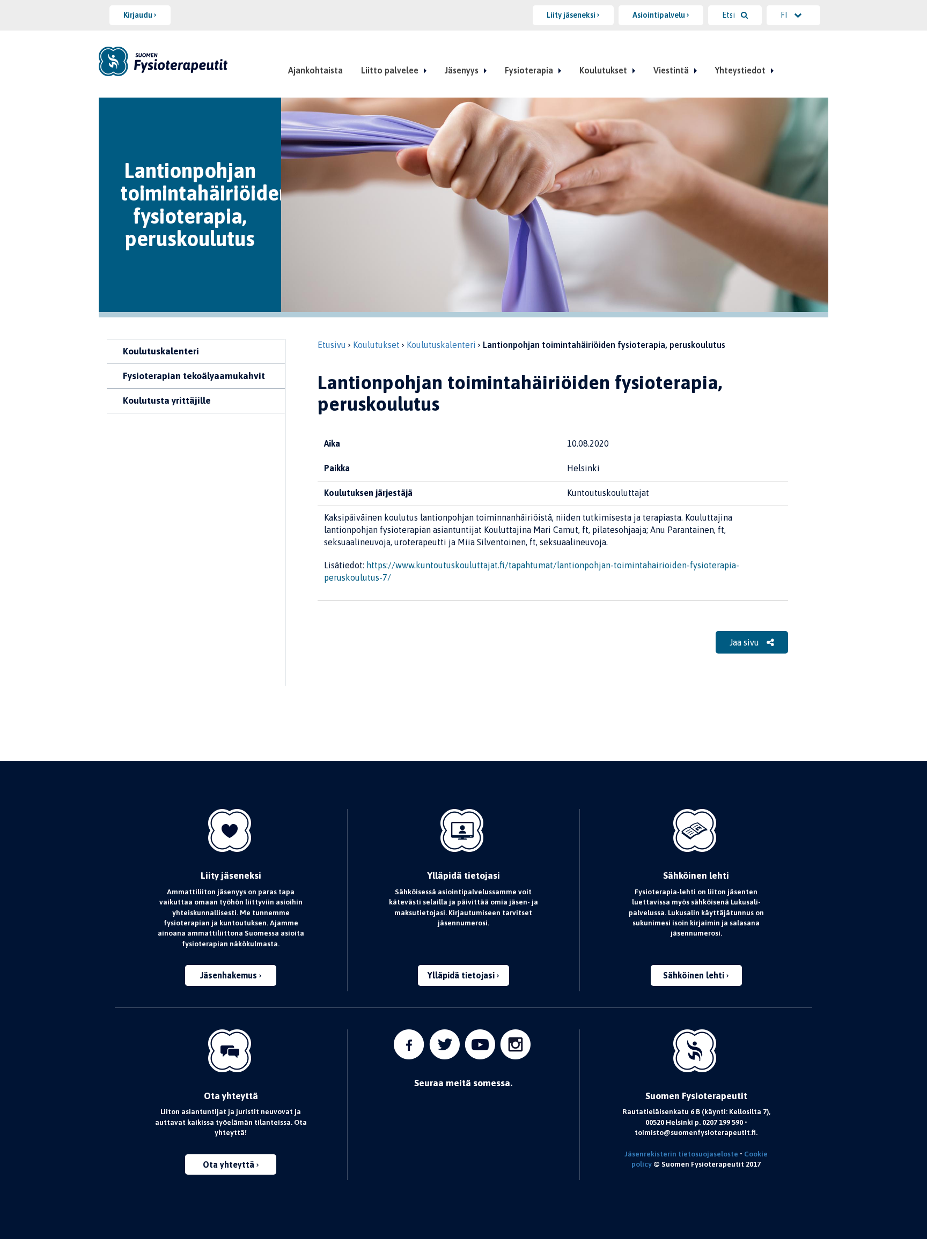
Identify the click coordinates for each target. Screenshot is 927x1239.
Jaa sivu (745, 642)
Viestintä (671, 70)
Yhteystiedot (740, 70)
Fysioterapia (529, 70)
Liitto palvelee (389, 70)
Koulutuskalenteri (161, 351)
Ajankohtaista (315, 70)
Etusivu (332, 345)
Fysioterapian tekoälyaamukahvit (194, 375)
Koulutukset (603, 70)
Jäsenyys (462, 70)
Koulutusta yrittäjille (167, 400)
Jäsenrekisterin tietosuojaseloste (681, 1153)
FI (785, 15)
